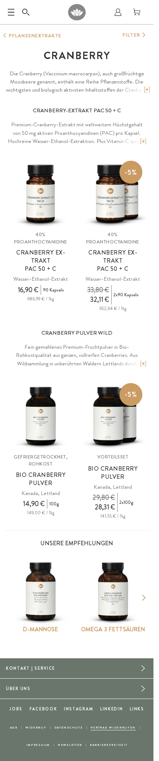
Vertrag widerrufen (113, 728)
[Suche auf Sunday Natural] (26, 12)
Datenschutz (68, 728)
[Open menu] (11, 12)
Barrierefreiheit (108, 745)
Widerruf (36, 728)
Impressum (38, 745)
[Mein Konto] (118, 12)
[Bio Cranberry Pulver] (40, 416)
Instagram (78, 709)
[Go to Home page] (77, 12)
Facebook (43, 709)
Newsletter (70, 745)
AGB (14, 728)
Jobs (16, 709)
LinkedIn (111, 709)
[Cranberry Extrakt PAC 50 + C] (40, 194)
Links (137, 709)
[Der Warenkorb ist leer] (137, 12)
